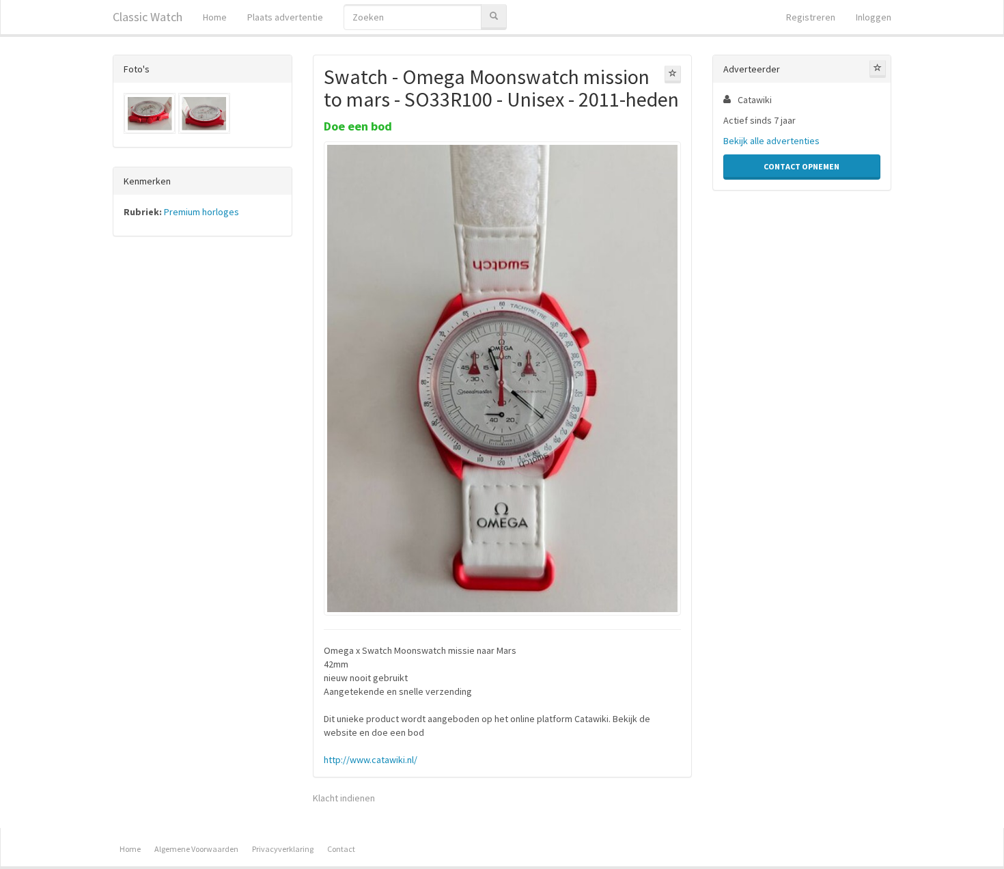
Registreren (810, 17)
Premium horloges (201, 212)
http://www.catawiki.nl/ (370, 760)
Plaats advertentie (285, 17)
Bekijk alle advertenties (771, 141)
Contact (341, 849)
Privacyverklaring (282, 849)
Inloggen (873, 17)
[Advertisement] (202, 460)
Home (215, 17)
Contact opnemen (801, 166)
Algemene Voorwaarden (196, 849)
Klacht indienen (344, 798)
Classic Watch (147, 17)
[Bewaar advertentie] (673, 74)
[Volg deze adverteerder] (877, 69)
